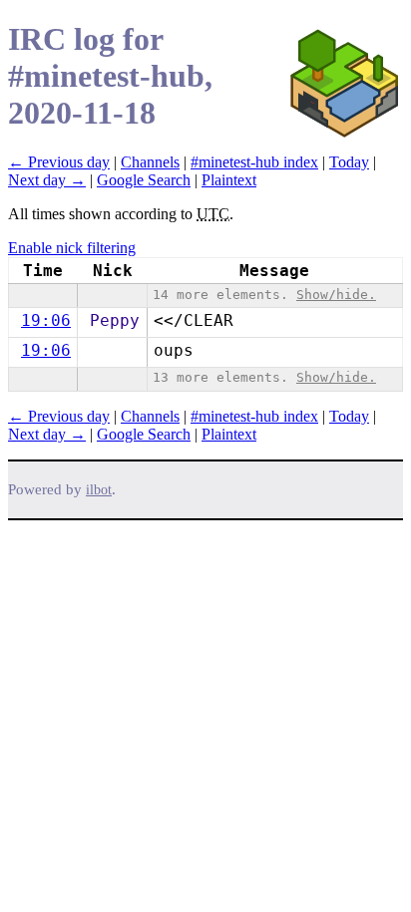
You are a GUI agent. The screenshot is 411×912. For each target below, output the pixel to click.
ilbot (99, 489)
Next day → (47, 179)
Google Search (144, 179)
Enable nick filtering (72, 247)
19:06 (46, 320)
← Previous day (59, 161)
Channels (150, 161)
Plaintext (229, 179)
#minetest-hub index (254, 161)
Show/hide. (336, 294)
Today (349, 161)
